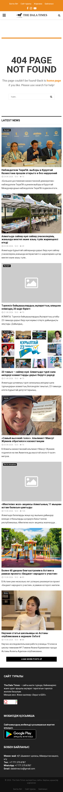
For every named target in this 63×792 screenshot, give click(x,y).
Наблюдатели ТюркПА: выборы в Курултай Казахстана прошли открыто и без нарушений (29, 172)
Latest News (11, 120)
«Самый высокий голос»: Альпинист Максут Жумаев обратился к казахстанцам (28, 440)
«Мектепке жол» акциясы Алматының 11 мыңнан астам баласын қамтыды (31, 506)
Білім (6, 593)
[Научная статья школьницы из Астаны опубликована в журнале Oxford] (31, 610)
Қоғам (6, 398)
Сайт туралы (26, 4)
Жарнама (38, 4)
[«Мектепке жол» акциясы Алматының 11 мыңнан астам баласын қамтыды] (31, 481)
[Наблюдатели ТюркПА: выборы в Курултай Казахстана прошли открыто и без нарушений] (31, 147)
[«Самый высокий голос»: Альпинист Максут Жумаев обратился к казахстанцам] (31, 415)
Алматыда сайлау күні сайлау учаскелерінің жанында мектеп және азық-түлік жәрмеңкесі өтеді (30, 239)
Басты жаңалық (10, 464)
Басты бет (13, 4)
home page (54, 80)
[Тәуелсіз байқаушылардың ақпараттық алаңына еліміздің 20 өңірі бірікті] (31, 283)
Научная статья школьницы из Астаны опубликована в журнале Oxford (25, 635)
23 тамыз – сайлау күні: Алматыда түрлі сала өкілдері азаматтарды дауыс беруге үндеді (29, 373)
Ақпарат (7, 130)
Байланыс (49, 4)
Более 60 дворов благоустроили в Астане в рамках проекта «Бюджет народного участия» (29, 572)
